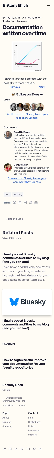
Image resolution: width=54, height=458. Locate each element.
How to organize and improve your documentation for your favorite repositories (24, 363)
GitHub (6, 390)
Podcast (32, 434)
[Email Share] (36, 202)
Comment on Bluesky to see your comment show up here (27, 180)
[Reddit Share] (30, 202)
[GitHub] (22, 449)
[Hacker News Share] (20, 202)
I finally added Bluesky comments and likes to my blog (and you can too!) (25, 258)
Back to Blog (15, 218)
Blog (30, 417)
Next (41, 87)
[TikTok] (34, 449)
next (22, 405)
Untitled (8, 344)
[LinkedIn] (10, 449)
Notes (31, 426)
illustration (8, 21)
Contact (6, 422)
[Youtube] (28, 449)
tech (7, 194)
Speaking (7, 426)
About (5, 417)
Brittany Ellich (12, 385)
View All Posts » (11, 238)
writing (18, 194)
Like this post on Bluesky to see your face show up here (27, 116)
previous (7, 405)
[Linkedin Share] (25, 202)
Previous (14, 87)
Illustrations (34, 422)
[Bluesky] (4, 449)
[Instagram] (40, 449)
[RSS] (16, 449)
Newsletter (34, 430)
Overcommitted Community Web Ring (14, 399)
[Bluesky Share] (14, 202)
